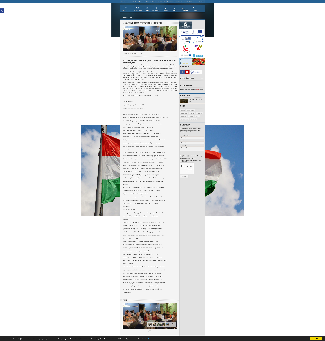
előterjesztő (184, 113)
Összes (202, 78)
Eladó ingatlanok (178, 1)
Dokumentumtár (162, 1)
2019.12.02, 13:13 (137, 53)
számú (183, 110)
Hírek (131, 17)
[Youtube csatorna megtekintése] (187, 72)
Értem (316, 338)
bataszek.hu (125, 17)
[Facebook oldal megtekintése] (182, 72)
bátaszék (199, 113)
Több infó (146, 339)
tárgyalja (190, 116)
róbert (197, 116)
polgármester (184, 119)
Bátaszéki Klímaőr (188, 1)
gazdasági (193, 119)
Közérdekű (170, 1)
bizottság (183, 116)
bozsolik (192, 113)
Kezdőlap (201, 1)
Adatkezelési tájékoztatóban (188, 158)
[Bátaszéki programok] (192, 72)
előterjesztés (190, 110)
